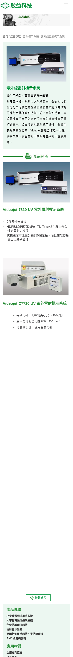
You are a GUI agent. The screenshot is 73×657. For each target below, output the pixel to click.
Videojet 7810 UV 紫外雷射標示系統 (33, 210)
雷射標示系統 (31, 36)
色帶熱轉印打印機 (17, 624)
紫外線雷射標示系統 (53, 36)
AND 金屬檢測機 (16, 638)
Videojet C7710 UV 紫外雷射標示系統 (35, 303)
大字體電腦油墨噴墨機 (20, 620)
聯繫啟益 (40, 597)
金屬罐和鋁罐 (14, 652)
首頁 (6, 36)
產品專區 (16, 36)
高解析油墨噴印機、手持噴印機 (25, 633)
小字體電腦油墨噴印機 (20, 615)
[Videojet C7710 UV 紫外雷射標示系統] (36, 277)
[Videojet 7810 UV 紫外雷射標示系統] (36, 182)
